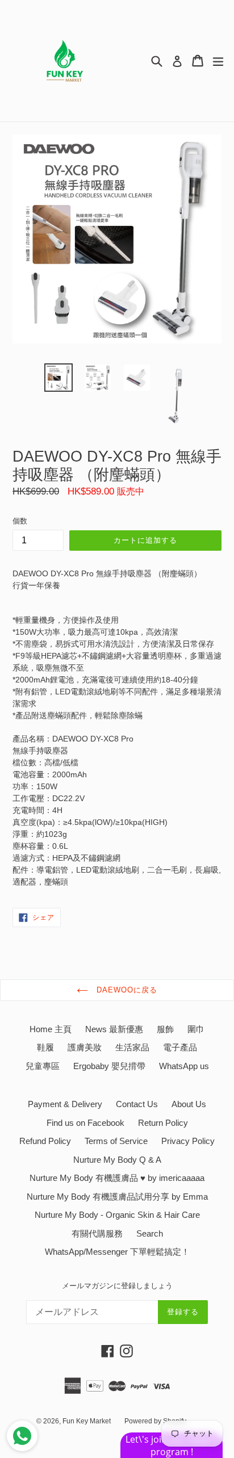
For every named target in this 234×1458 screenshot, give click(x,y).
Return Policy (163, 1123)
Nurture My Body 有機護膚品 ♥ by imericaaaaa (117, 1178)
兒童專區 (43, 1066)
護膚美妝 (85, 1047)
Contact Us (137, 1104)
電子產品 (180, 1047)
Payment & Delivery (65, 1104)
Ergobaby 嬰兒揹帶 (109, 1066)
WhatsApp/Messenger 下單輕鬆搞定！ (117, 1251)
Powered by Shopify (155, 1421)
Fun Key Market (86, 1421)
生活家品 (132, 1047)
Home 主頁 (51, 1029)
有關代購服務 (97, 1233)
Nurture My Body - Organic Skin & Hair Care (117, 1215)
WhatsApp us (184, 1066)
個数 (19, 521)
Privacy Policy (188, 1141)
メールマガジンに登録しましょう (117, 1285)
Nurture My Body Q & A (117, 1159)
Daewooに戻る (125, 990)
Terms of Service (116, 1141)
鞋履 (45, 1047)
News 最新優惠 (114, 1029)
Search (149, 1233)
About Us (189, 1104)
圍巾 (195, 1029)
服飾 (165, 1029)
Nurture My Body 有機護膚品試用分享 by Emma (117, 1196)
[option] (58, 378)
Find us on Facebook (85, 1123)
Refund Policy (45, 1141)
